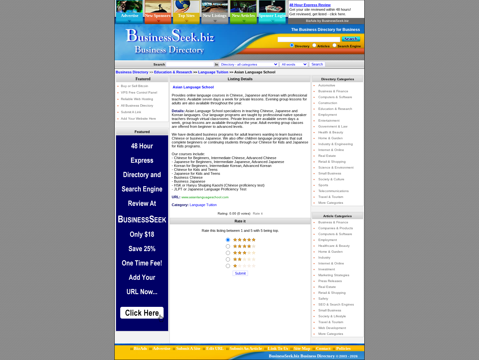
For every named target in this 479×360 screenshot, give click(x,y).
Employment (327, 114)
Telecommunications (333, 191)
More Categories (330, 202)
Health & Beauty (330, 132)
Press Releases (330, 281)
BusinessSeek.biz (284, 355)
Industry (324, 257)
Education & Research (173, 72)
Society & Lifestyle (332, 316)
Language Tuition (213, 72)
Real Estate (327, 156)
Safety (323, 298)
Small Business (329, 173)
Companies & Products (335, 228)
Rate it (258, 213)
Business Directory (317, 355)
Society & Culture (331, 179)
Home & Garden (330, 138)
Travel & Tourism (330, 197)
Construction (327, 103)
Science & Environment (336, 167)
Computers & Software (335, 97)
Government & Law (332, 126)
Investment (326, 269)
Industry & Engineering (335, 144)
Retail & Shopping (332, 161)
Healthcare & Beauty (334, 246)
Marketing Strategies (333, 275)
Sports (323, 185)
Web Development (332, 328)
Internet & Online (331, 150)
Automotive (326, 85)
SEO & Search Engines (336, 304)
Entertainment (329, 120)
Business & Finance (333, 91)
